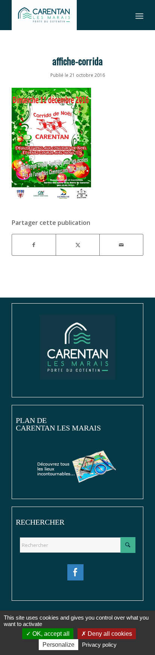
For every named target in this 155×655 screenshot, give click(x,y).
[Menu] (139, 15)
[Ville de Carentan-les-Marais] (64, 15)
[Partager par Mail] (121, 244)
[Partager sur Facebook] (34, 244)
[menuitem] (139, 15)
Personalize (58, 644)
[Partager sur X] (77, 244)
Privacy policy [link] (99, 644)
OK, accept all (50, 634)
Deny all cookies (109, 634)
